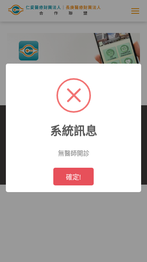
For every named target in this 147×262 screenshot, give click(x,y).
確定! (73, 176)
